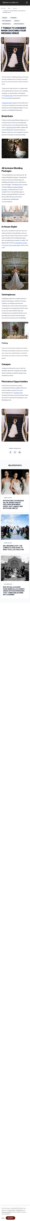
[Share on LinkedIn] (20, 452)
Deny (3, 1218)
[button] (15, 148)
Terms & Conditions (7, 1212)
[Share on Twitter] (15, 452)
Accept (10, 1218)
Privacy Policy (11, 1210)
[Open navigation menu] (27, 2)
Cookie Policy (19, 1210)
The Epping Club (6, 103)
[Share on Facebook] (10, 452)
